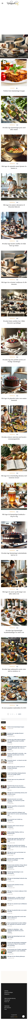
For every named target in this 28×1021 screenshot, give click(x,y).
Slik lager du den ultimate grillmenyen (16, 956)
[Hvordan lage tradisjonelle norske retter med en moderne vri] (14, 651)
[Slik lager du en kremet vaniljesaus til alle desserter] (14, 264)
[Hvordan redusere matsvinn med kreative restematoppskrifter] (14, 418)
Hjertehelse (6, 1006)
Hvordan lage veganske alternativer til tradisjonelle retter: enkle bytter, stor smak (16, 840)
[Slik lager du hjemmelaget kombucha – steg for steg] (14, 496)
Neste (19, 714)
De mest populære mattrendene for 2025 (14, 708)
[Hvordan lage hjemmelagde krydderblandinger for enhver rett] (14, 612)
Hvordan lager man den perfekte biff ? (16, 779)
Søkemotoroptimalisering (9, 998)
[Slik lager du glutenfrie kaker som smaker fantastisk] (14, 380)
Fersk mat (6, 1001)
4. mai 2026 (12, 55)
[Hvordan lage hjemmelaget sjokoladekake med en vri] (14, 535)
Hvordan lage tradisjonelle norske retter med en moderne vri (14, 670)
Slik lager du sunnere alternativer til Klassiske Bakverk (14, 206)
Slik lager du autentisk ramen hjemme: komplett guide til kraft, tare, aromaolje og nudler (17, 847)
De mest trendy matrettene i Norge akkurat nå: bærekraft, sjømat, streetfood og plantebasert (17, 866)
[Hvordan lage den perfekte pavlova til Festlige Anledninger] (14, 341)
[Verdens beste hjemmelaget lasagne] (14, 72)
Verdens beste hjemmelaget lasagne (14, 91)
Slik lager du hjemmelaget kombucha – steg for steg (14, 515)
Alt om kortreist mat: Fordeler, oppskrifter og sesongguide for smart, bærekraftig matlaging (17, 951)
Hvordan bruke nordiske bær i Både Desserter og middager (14, 322)
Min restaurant (7, 1007)
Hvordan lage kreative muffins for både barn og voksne (14, 244)
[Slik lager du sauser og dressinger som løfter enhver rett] (14, 573)
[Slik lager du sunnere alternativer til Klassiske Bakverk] (14, 186)
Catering (6, 990)
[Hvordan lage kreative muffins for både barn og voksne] (14, 225)
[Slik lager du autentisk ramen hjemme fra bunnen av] (14, 148)
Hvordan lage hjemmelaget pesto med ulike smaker (14, 128)
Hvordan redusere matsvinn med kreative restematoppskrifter (14, 438)
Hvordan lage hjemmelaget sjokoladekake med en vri (14, 554)
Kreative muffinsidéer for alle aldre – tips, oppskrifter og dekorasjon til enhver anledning (17, 755)
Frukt (5, 1009)
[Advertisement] (14, 20)
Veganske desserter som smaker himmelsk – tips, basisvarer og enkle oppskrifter (15, 800)
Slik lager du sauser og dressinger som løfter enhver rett (14, 593)
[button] (2, 3)
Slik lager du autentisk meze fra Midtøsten (17, 903)
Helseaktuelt (7, 1000)
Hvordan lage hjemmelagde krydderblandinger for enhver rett (14, 631)
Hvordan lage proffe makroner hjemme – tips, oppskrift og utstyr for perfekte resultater (16, 741)
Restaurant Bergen (8, 992)
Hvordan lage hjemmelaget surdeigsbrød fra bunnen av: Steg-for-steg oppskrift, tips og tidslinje (16, 944)
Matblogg (14, 48)
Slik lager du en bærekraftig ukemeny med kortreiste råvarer (14, 476)
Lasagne (12, 88)
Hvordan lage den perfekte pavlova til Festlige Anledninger (14, 360)
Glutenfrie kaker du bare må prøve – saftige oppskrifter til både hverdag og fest (16, 787)
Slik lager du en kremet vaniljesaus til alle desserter (14, 283)
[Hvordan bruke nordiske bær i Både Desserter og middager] (14, 302)
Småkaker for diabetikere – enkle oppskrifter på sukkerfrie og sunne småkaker (15, 931)
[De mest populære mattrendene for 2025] (14, 689)
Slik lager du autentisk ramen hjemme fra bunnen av (14, 167)
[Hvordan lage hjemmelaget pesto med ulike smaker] (14, 109)
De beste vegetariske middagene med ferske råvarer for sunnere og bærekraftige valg (17, 814)
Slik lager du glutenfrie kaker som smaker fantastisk (14, 399)
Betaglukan (6, 994)
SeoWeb (15, 1016)
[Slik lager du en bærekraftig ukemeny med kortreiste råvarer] (14, 457)
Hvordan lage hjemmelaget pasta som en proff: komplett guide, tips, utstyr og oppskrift (16, 748)
